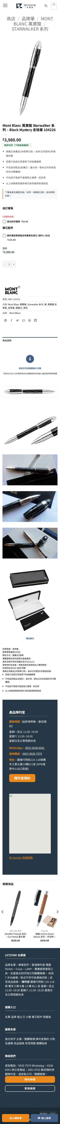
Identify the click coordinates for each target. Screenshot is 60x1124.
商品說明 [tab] (6, 340)
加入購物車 (16, 1118)
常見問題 (30, 1043)
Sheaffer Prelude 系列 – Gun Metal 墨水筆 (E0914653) (15, 935)
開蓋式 (19, 307)
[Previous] (3, 918)
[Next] (57, 918)
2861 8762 (34, 1070)
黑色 (25, 307)
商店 (11, 18)
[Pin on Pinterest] (29, 320)
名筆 (7, 1017)
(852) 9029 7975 (32, 754)
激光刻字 (10, 1039)
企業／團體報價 (25, 1039)
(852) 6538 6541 (34, 748)
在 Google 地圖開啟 (21, 858)
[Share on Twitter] (17, 320)
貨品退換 (13, 982)
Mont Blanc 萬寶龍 (33, 21)
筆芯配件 (37, 1017)
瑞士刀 (21, 1017)
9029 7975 (24, 1065)
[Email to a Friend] (23, 320)
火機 (28, 1017)
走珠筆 (11, 307)
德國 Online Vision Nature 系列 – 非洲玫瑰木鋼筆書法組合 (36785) (44, 935)
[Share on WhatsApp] (5, 320)
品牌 (13, 1017)
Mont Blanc (15, 313)
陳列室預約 (22, 778)
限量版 (47, 1017)
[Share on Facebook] (11, 320)
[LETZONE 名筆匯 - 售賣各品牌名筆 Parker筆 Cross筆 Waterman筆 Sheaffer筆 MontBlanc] (26, 5)
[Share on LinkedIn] (35, 320)
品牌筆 (28, 18)
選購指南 (41, 1043)
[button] (5, 5)
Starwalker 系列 (30, 29)
